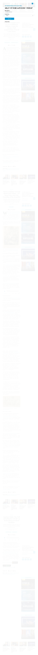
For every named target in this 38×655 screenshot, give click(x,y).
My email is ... (8, 10)
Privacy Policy (7, 21)
